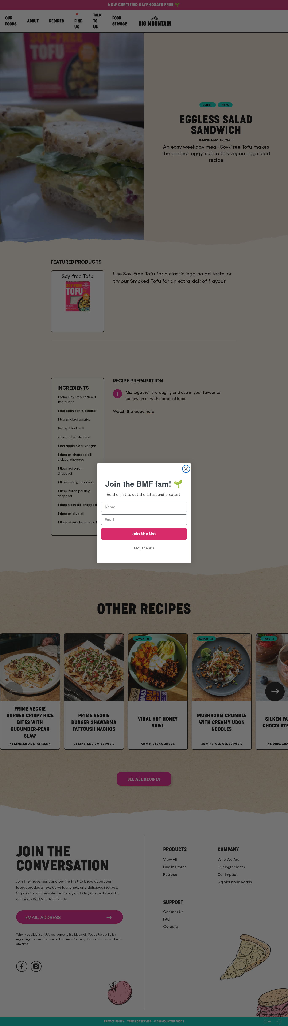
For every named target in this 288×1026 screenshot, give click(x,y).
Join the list (144, 534)
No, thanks (144, 548)
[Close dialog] (186, 469)
